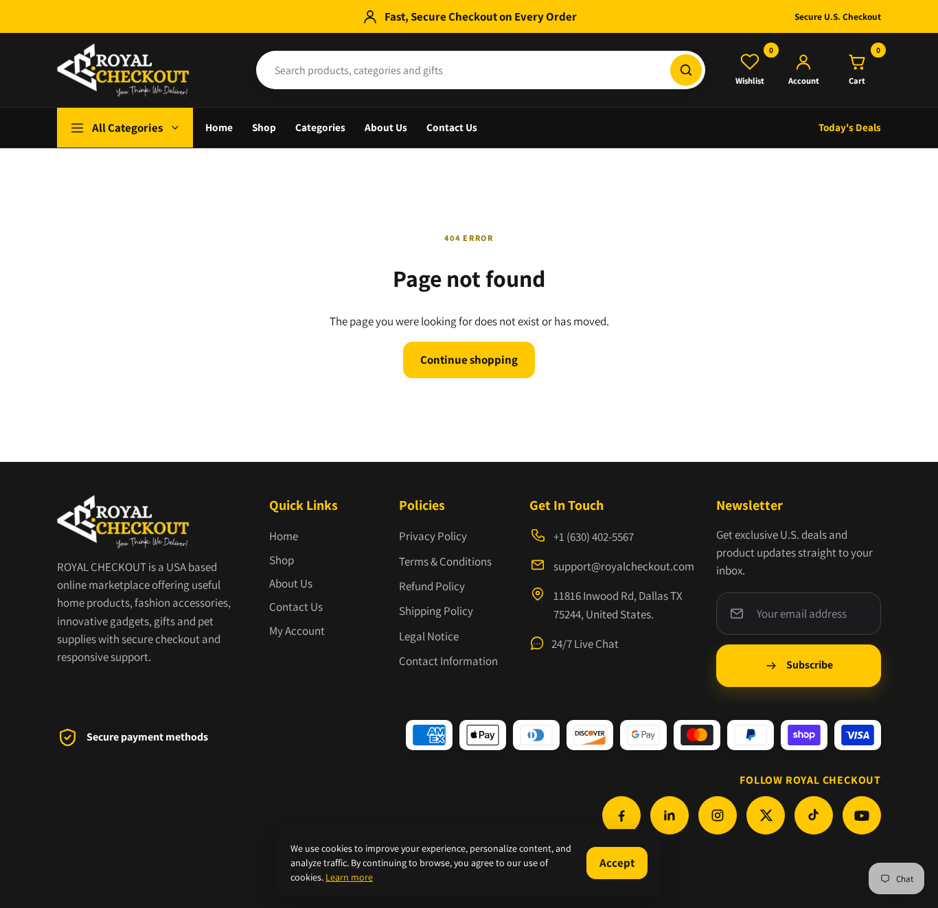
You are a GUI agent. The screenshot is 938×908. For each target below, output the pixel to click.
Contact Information (448, 660)
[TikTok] (813, 815)
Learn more (349, 877)
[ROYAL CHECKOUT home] (146, 70)
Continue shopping (469, 359)
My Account (297, 630)
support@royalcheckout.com (623, 566)
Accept (616, 862)
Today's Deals (850, 127)
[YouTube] (862, 815)
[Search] (686, 70)
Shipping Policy (436, 610)
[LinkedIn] (669, 815)
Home (219, 127)
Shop (264, 127)
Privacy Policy (433, 536)
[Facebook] (621, 815)
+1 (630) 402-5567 (593, 536)
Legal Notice (429, 636)
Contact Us (451, 127)
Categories (320, 127)
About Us (386, 127)
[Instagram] (717, 815)
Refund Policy (432, 586)
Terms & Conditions (445, 561)
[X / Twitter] (765, 815)
